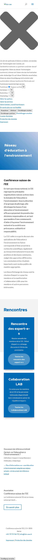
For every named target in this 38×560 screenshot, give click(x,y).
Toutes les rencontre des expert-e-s (19, 359)
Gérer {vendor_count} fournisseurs (12, 105)
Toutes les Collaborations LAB (19, 408)
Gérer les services (6, 102)
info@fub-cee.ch (26, 534)
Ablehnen (13, 110)
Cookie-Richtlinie (6, 116)
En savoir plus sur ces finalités (10, 107)
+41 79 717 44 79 (12, 534)
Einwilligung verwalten (7, 558)
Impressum (4, 122)
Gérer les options (6, 99)
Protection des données (8, 119)
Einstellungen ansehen (25, 110)
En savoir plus (16, 435)
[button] (19, 31)
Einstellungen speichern (8, 113)
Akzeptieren (4, 110)
